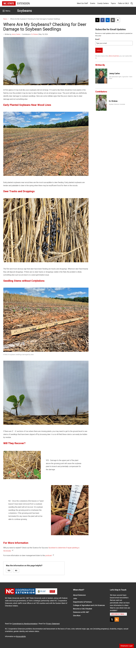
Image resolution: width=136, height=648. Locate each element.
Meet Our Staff (82, 3)
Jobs (75, 599)
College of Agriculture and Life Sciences (89, 605)
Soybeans (24, 11)
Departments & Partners (82, 602)
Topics (113, 3)
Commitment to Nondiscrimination (24, 624)
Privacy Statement (53, 624)
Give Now (76, 616)
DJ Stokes (34, 34)
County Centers (103, 3)
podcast (48, 555)
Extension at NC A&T (81, 612)
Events (92, 3)
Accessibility (21, 636)
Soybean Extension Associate (117, 104)
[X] (112, 619)
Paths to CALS (123, 3)
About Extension (79, 595)
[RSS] (117, 619)
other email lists (113, 56)
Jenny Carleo (16, 34)
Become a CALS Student (82, 609)
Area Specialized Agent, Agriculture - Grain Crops (120, 77)
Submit (99, 50)
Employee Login (127, 646)
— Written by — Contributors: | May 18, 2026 (25, 34)
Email (97, 39)
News (5, 19)
